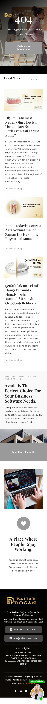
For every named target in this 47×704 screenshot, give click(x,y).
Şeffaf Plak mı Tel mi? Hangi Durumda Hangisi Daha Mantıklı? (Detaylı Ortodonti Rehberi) (22, 294)
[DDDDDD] (37, 679)
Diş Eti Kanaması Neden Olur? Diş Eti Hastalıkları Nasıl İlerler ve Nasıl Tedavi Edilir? (22, 126)
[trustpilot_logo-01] (11, 13)
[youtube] (26, 691)
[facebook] (15, 691)
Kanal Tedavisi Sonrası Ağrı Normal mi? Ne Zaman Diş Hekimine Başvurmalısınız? (23, 232)
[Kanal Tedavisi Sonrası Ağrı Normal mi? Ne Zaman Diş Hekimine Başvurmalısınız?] (23, 207)
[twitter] (21, 691)
